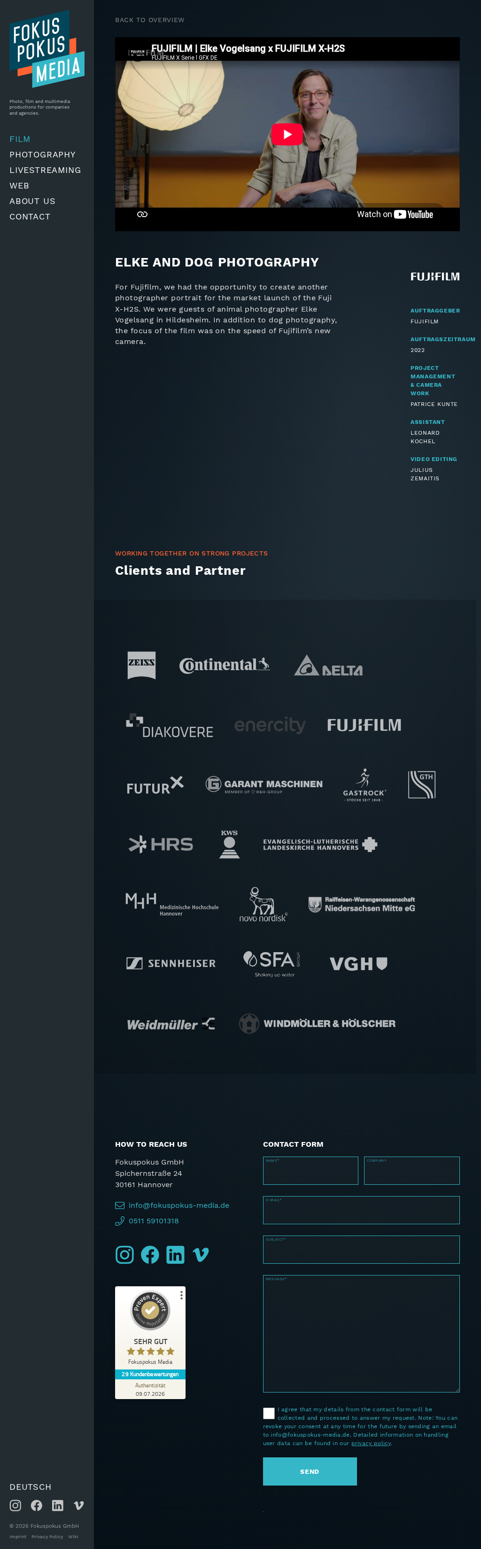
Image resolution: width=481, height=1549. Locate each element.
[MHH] (172, 894)
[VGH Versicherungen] (358, 954)
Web (19, 185)
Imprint (17, 1536)
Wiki (73, 1536)
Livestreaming (45, 170)
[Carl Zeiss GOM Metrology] (141, 656)
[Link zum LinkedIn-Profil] (57, 1505)
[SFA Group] (272, 954)
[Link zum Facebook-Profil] (36, 1505)
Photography (42, 154)
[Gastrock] (365, 775)
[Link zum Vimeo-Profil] (79, 1505)
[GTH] (422, 775)
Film (20, 139)
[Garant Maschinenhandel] (264, 775)
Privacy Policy (47, 1536)
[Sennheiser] (170, 954)
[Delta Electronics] (328, 656)
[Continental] (225, 656)
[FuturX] (155, 775)
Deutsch (30, 1487)
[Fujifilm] (364, 715)
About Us (32, 201)
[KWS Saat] (229, 835)
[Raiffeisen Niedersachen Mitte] (362, 894)
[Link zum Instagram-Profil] (15, 1505)
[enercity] (270, 715)
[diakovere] (169, 715)
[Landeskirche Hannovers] (320, 835)
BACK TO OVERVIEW (150, 19)
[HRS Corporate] (160, 835)
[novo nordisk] (263, 894)
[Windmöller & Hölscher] (317, 1014)
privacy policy (371, 1443)
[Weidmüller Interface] (170, 1014)
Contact (30, 216)
